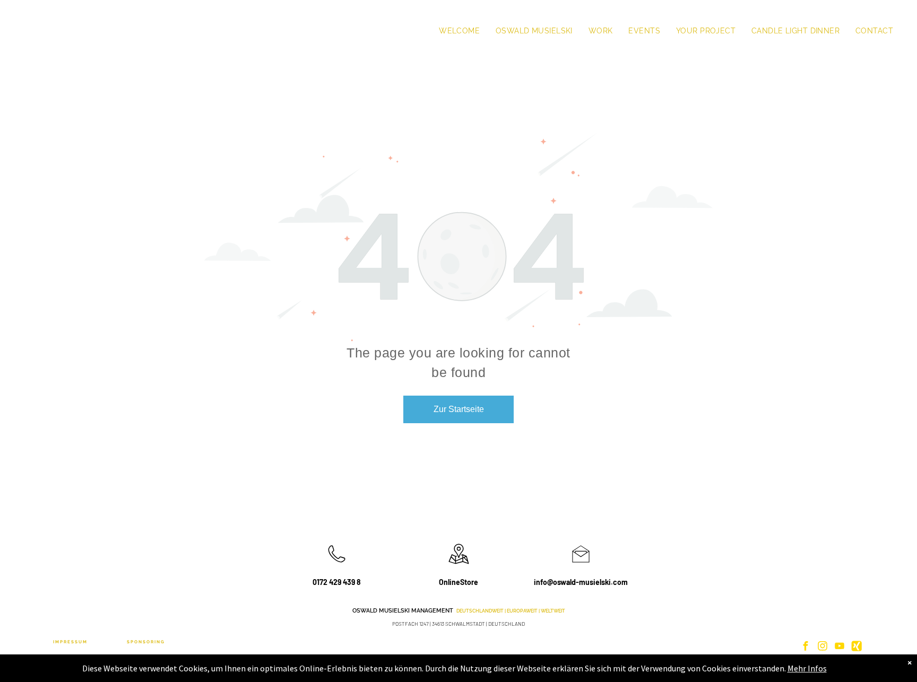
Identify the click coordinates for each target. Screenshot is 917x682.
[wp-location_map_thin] (459, 565)
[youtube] (839, 647)
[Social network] (856, 647)
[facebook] (805, 647)
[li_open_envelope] (581, 565)
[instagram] (822, 647)
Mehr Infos (807, 668)
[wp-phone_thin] (337, 565)
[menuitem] (459, 30)
